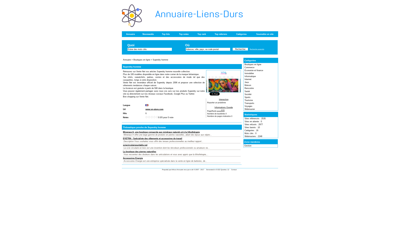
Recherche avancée (257, 49)
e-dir (191, 169)
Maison (248, 85)
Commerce (249, 67)
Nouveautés (148, 34)
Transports (249, 103)
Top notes (184, 34)
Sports (247, 97)
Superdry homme (160, 60)
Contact (234, 169)
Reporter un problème (216, 103)
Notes (125, 117)
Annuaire (130, 34)
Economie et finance (254, 70)
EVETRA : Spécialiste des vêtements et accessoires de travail (152, 138)
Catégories (241, 34)
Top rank (202, 34)
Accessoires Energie (133, 158)
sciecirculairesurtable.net (135, 145)
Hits (125, 113)
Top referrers (221, 34)
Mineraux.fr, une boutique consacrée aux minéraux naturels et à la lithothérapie (161, 132)
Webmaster (250, 109)
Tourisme (249, 100)
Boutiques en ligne (253, 64)
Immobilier (249, 73)
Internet (248, 79)
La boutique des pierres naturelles (139, 151)
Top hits (166, 34)
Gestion (247, 146)
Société (248, 94)
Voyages (248, 106)
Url (124, 109)
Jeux (247, 82)
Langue (126, 105)
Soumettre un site (264, 34)
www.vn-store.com (154, 109)
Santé (247, 91)
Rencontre (249, 88)
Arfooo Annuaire (177, 169)
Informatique (250, 76)
